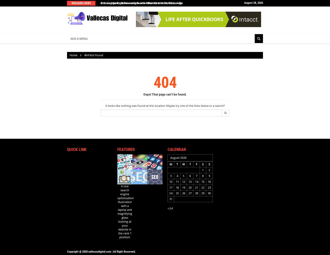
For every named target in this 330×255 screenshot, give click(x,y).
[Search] (225, 113)
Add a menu (79, 39)
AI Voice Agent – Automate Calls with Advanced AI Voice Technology (141, 3)
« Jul (170, 208)
